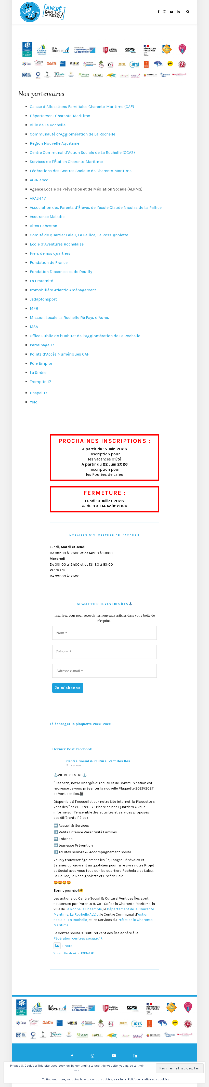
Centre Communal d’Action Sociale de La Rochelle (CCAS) (82, 152)
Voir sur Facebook (65, 953)
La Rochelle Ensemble (84, 909)
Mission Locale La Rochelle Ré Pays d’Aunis (69, 317)
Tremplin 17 (40, 381)
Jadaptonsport (43, 299)
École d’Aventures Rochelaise (57, 244)
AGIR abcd (39, 180)
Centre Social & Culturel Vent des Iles (98, 761)
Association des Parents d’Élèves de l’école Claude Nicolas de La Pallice (96, 207)
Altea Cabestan (43, 225)
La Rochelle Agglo (84, 914)
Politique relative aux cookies (148, 1079)
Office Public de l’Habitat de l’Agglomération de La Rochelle (85, 335)
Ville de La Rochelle (48, 125)
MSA (34, 326)
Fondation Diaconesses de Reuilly (61, 271)
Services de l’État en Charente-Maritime (66, 161)
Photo (67, 946)
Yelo (33, 402)
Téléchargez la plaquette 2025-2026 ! (81, 724)
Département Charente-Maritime (60, 115)
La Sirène (38, 372)
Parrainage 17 (42, 345)
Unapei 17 (38, 392)
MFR (34, 308)
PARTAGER (87, 953)
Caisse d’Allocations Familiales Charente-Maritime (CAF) (82, 106)
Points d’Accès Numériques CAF (59, 354)
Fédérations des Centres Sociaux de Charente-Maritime (81, 170)
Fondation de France (49, 262)
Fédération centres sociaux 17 (78, 938)
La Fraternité (41, 280)
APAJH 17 (38, 198)
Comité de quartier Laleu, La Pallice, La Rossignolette (79, 235)
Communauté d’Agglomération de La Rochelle (72, 134)
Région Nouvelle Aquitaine (54, 143)
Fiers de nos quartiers (50, 253)
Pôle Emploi (41, 363)
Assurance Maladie (47, 216)
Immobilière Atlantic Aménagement (63, 290)
